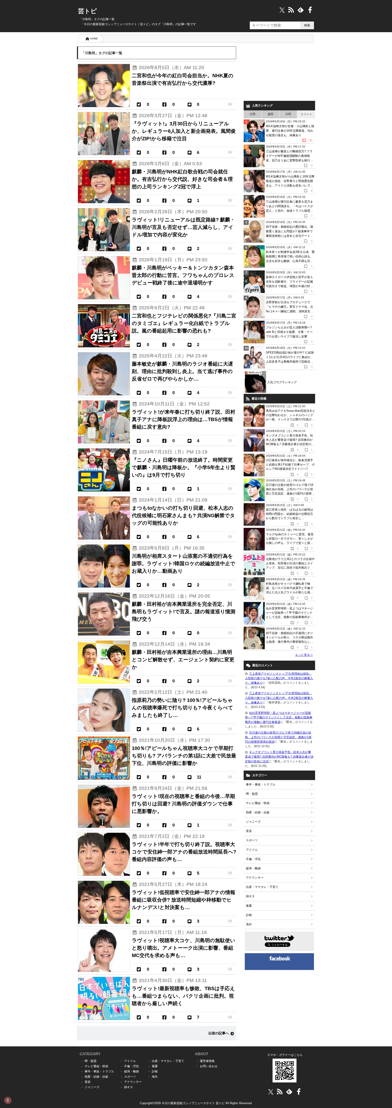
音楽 (249, 831)
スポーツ (252, 840)
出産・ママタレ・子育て (262, 887)
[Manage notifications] (7, 1100)
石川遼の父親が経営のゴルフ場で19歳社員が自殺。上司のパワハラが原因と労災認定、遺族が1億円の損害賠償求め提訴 (278, 737)
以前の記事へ (218, 1033)
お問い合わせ (209, 1066)
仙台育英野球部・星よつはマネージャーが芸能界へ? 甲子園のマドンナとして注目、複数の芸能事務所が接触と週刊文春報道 (278, 717)
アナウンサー (255, 877)
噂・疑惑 (252, 793)
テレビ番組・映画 (258, 803)
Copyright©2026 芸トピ (196, 1103)
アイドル (252, 849)
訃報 (249, 915)
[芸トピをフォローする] (282, 10)
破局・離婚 (253, 868)
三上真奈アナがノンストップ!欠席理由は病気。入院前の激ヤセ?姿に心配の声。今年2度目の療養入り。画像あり (279, 678)
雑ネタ (250, 896)
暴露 (249, 905)
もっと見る (304, 655)
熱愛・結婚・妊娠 (258, 812)
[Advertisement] (279, 72)
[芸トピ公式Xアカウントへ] (270, 1091)
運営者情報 (207, 1061)
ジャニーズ (253, 821)
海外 (249, 924)
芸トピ (87, 11)
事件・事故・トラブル (260, 784)
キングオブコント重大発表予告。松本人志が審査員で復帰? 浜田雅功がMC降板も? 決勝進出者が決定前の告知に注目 (279, 756)
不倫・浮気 (253, 859)
